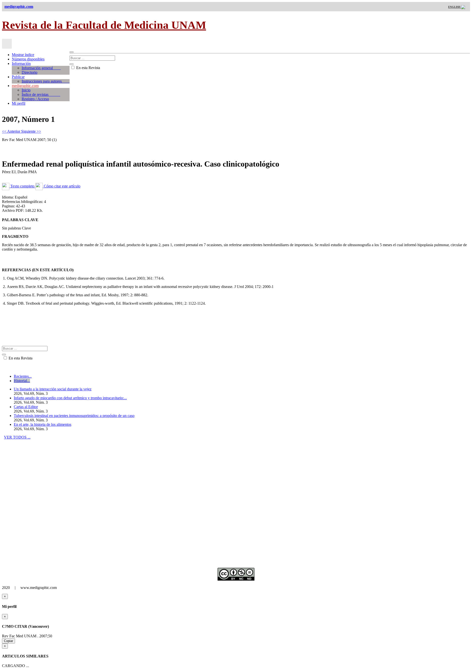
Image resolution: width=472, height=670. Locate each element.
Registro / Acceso (35, 99)
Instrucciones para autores (46, 81)
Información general (41, 68)
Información (21, 63)
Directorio (29, 72)
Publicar (18, 77)
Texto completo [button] (22, 186)
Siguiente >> (31, 131)
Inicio (26, 90)
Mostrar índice (23, 55)
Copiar (8, 641)
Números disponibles (28, 59)
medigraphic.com (25, 86)
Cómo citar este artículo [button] (61, 186)
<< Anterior (11, 131)
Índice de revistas (41, 94)
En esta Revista (87, 68)
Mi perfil (18, 103)
